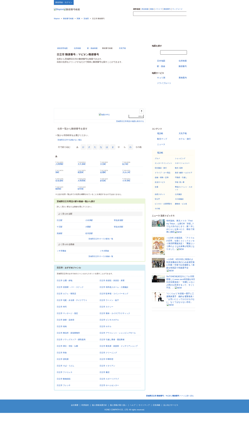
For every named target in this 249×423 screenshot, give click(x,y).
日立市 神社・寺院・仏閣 (67, 346)
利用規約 (85, 405)
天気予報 (183, 133)
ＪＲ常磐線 (61, 251)
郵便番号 (167, 9)
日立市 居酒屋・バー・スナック (70, 287)
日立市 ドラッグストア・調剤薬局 (71, 339)
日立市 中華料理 (106, 359)
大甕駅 (88, 227)
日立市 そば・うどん (65, 366)
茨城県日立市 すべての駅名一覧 (100, 239)
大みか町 (126, 172)
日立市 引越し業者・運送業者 (112, 339)
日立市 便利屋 (63, 359)
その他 (157, 209)
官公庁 (157, 199)
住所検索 (183, 61)
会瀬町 (103, 172)
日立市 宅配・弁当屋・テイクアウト (72, 300)
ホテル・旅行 (185, 139)
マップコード (177, 9)
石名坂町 (59, 180)
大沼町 (103, 164)
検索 (191, 14)
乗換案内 (183, 77)
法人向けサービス (170, 405)
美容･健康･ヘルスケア (183, 173)
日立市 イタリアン (107, 366)
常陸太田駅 (118, 227)
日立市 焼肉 (62, 326)
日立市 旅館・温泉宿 (65, 320)
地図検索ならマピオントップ (166, 2)
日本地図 (161, 61)
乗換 (152, 9)
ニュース (161, 144)
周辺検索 (145, 9)
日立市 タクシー (106, 307)
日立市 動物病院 (63, 379)
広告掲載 (156, 405)
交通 (156, 187)
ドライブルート (164, 83)
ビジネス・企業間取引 (163, 204)
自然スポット (160, 194)
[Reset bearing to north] (141, 111)
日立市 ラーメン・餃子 (109, 300)
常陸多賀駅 (118, 220)
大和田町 (82, 180)
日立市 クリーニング (108, 353)
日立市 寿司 (62, 307)
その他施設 (179, 199)
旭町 (57, 172)
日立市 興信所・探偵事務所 (68, 333)
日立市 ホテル (105, 326)
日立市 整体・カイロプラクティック (115, 313)
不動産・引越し (181, 177)
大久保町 (82, 164)
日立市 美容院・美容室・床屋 (112, 280)
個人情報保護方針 (99, 405)
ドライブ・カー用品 (162, 173)
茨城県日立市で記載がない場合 (69, 140)
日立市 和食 (62, 353)
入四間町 (59, 164)
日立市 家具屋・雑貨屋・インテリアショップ (119, 346)
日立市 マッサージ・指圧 (67, 313)
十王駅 (59, 227)
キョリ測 (161, 77)
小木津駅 (89, 220)
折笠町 (103, 180)
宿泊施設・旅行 (161, 168)
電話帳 (160, 133)
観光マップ (162, 139)
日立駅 (59, 220)
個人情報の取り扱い (118, 405)
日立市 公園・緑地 (64, 280)
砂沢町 (81, 189)
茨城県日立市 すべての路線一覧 (100, 256)
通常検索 (136, 9)
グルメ (157, 158)
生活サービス (160, 182)
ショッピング (180, 158)
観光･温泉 (179, 168)
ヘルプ (181, 2)
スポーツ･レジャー (182, 163)
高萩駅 (59, 233)
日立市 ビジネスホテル (109, 320)
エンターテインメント (163, 163)
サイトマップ (190, 2)
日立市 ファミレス (64, 372)
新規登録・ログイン (63, 2)
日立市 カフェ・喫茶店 (66, 294)
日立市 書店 (105, 372)
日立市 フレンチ (63, 385)
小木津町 (126, 180)
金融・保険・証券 (162, 177)
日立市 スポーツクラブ (109, 379)
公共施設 (178, 194)
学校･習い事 (179, 182)
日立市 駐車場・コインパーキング (114, 294)
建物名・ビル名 (181, 204)
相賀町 (81, 172)
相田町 (58, 189)
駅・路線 (161, 66)
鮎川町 (125, 164)
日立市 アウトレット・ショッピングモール (118, 333)
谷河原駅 (89, 233)
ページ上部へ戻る (170, 396)
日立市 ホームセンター (109, 385)
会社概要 (74, 405)
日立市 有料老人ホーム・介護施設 (114, 287)
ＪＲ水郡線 (104, 251)
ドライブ (158, 9)
